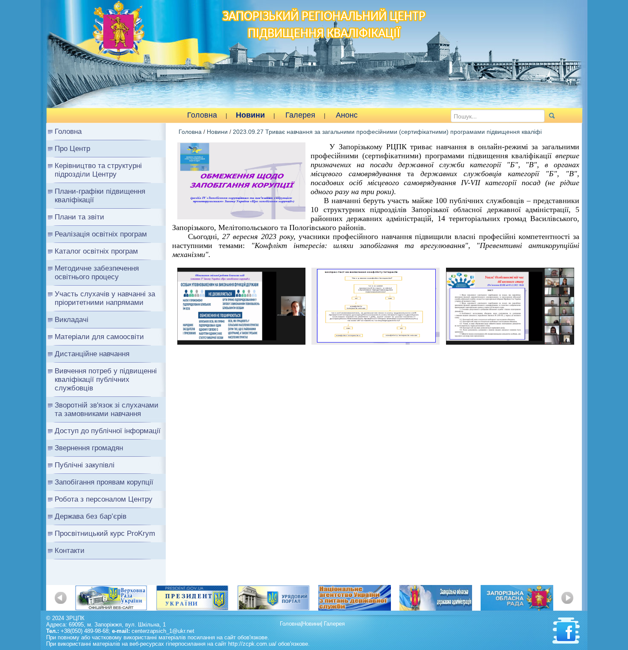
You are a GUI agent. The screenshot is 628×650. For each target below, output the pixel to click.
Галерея (300, 115)
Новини (250, 115)
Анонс (347, 115)
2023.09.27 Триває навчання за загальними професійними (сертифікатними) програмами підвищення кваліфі (387, 131)
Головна (202, 115)
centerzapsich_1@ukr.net (163, 631)
